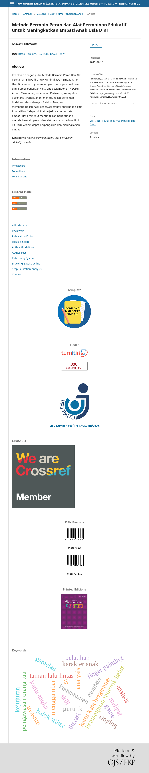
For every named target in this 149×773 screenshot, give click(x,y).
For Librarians (19, 176)
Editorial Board (21, 225)
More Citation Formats (104, 103)
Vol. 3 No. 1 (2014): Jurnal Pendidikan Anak (60, 13)
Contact (16, 274)
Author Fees (19, 252)
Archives (27, 13)
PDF (97, 44)
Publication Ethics (23, 236)
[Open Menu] (12, 3)
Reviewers (18, 231)
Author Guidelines (23, 247)
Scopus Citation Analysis (27, 269)
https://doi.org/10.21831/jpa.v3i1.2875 (41, 54)
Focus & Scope (20, 241)
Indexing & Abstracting (26, 263)
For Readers (18, 165)
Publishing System (23, 258)
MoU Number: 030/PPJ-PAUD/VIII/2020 (74, 425)
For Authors (18, 171)
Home (15, 13)
